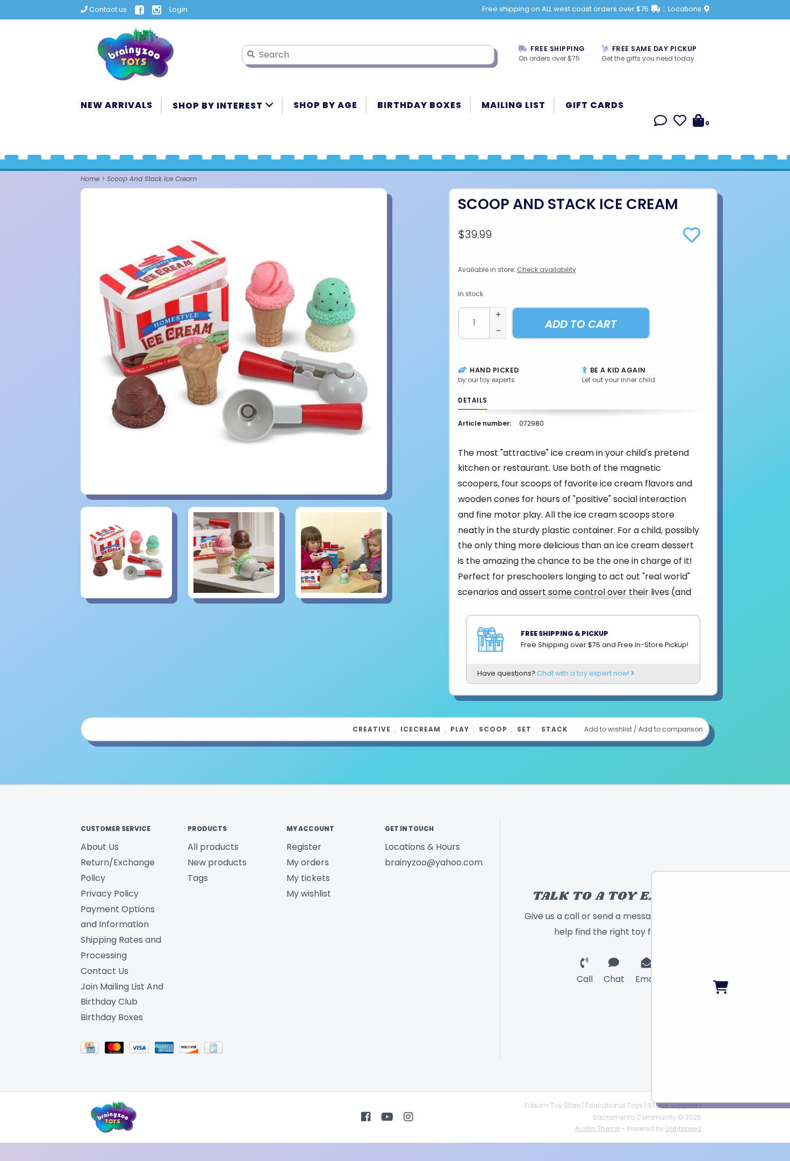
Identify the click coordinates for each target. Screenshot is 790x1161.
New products (217, 862)
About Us (100, 847)
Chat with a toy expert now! (584, 673)
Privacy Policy (110, 893)
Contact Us (104, 971)
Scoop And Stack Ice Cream (152, 178)
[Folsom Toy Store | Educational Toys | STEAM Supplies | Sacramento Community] (153, 54)
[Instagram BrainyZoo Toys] (408, 1117)
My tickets (308, 878)
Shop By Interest (219, 105)
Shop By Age (325, 105)
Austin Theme (597, 1128)
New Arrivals (117, 105)
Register (303, 847)
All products (213, 847)
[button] (660, 122)
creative (372, 729)
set (524, 729)
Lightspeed (683, 1128)
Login (178, 9)
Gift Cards (594, 105)
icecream (420, 729)
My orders (307, 862)
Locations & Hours (422, 847)
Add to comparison (670, 729)
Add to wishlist (608, 729)
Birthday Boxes (419, 105)
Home (90, 178)
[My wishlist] (679, 122)
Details (472, 400)
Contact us (107, 9)
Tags (198, 878)
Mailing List (513, 105)
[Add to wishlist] (691, 238)
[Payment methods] (93, 1049)
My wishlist (308, 893)
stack (554, 729)
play (459, 729)
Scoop (493, 729)
